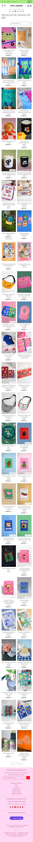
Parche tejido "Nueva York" (8, 569)
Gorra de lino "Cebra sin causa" (9, 663)
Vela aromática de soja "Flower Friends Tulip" (24, 173)
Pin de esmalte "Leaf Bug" (24, 476)
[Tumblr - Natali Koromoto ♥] (23, 11)
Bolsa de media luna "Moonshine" (8, 416)
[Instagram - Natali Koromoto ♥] (18, 11)
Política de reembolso (11, 834)
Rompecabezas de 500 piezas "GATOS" (9, 264)
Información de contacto (16, 836)
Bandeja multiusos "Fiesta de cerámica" (9, 325)
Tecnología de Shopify (23, 832)
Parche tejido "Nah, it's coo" (9, 446)
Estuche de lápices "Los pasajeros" (24, 204)
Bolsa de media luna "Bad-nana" (8, 295)
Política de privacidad (22, 834)
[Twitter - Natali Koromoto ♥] (10, 11)
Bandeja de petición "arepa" (9, 723)
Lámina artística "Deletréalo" (24, 51)
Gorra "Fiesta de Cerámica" (9, 355)
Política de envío (22, 835)
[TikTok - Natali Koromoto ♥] (20, 11)
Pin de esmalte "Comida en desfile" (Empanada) (9, 602)
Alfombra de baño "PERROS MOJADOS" (8, 111)
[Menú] (2, 5)
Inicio (10, 9)
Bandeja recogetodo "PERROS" (8, 632)
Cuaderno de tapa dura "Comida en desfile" (24, 355)
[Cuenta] (28, 6)
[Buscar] (5, 5)
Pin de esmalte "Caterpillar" (24, 601)
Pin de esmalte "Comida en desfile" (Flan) (24, 570)
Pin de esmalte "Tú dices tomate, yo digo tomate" (24, 508)
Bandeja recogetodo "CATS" (24, 632)
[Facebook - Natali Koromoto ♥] (15, 11)
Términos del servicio (12, 835)
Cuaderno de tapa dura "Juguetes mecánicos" (9, 386)
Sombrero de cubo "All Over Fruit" (24, 663)
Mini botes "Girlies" (9, 753)
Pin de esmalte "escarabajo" (24, 446)
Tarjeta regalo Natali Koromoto (8, 51)
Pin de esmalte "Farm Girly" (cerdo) (8, 507)
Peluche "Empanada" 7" (9, 141)
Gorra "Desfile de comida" (24, 325)
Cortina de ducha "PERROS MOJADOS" (8, 81)
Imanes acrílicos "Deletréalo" (24, 234)
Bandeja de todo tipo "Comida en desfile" (24, 295)
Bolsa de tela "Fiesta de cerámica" (24, 693)
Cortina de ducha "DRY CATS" (24, 81)
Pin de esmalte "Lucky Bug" (8, 476)
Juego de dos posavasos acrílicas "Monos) (24, 755)
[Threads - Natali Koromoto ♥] (13, 11)
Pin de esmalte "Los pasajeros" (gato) (9, 539)
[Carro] (31, 6)
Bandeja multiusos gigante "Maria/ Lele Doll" (9, 205)
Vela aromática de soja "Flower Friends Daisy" (9, 173)
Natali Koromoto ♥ (12, 832)
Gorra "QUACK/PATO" (8, 233)
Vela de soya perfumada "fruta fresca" (24, 142)
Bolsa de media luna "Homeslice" (24, 416)
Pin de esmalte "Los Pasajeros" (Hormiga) (24, 539)
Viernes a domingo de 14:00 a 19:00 (16, 801)
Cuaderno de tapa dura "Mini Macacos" (24, 723)
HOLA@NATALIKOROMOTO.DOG (16, 812)
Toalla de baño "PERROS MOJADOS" (24, 111)
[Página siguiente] (22, 763)
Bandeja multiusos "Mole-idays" (24, 386)
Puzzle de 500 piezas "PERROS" (24, 264)
